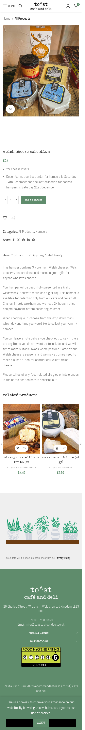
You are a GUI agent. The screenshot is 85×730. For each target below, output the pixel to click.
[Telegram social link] (33, 240)
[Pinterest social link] (23, 240)
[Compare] (13, 218)
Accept (41, 722)
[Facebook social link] (13, 240)
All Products (22, 18)
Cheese (68, 467)
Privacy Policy (63, 558)
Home (6, 18)
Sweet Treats (29, 467)
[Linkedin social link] (28, 240)
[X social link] (18, 240)
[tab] (13, 255)
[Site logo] (41, 5)
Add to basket (33, 200)
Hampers (41, 231)
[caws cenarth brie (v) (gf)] (60, 429)
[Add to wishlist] (5, 218)
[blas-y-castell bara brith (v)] (21, 429)
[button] (18, 448)
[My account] (68, 6)
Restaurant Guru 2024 (18, 686)
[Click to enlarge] (10, 109)
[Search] (21, 6)
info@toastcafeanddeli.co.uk (45, 624)
